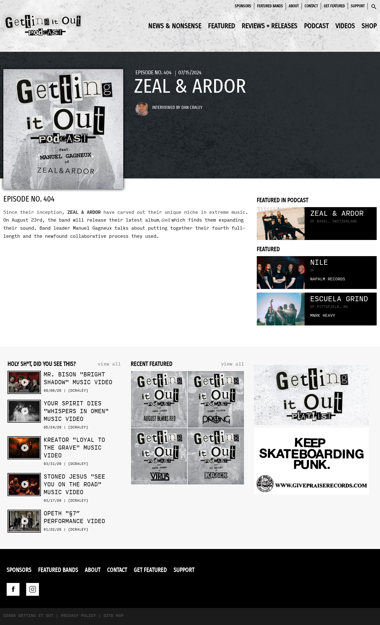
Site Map (113, 615)
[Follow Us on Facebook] (13, 589)
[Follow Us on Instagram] (33, 589)
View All (109, 364)
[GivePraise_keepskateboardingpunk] (311, 462)
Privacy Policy (78, 615)
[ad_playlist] (311, 396)
